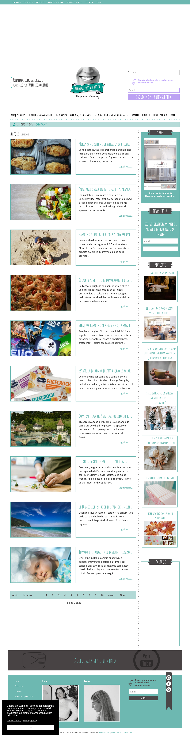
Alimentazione (19, 115)
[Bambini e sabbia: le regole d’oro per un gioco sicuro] (40, 247)
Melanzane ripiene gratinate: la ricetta (104, 143)
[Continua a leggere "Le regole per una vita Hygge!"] (160, 288)
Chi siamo (16, 2)
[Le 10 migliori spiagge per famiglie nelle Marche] (40, 520)
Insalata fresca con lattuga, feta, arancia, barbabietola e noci (106, 189)
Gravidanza (61, 115)
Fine (122, 595)
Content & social (55, 2)
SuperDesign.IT (104, 732)
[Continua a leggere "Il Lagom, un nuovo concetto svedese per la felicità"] (160, 328)
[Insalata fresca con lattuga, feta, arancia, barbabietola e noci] (40, 202)
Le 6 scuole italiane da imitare (159, 478)
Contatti (88, 2)
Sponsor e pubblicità (24, 696)
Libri (155, 115)
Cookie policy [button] (14, 720)
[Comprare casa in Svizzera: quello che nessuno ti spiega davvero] (40, 429)
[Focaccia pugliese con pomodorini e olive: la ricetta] (40, 293)
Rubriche (146, 115)
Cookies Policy (127, 732)
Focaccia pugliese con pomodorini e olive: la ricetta (106, 280)
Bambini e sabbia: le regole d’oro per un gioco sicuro (106, 234)
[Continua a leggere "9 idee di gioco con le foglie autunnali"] (160, 533)
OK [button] (30, 727)
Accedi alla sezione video (95, 660)
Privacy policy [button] (30, 720)
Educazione (102, 115)
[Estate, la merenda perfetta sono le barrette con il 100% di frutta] (40, 383)
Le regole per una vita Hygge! (160, 273)
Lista (30, 124)
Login (98, 2)
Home (22, 124)
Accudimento (77, 115)
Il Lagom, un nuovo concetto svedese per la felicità (160, 310)
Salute (90, 115)
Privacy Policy (116, 732)
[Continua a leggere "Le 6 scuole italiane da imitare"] (160, 493)
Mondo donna (118, 115)
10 (102, 595)
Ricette (32, 115)
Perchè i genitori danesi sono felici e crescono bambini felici (160, 440)
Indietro (27, 595)
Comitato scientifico (34, 2)
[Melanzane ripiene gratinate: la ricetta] (40, 157)
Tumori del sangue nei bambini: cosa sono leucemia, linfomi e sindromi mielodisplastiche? (106, 552)
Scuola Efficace (167, 115)
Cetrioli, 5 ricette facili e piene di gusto (104, 461)
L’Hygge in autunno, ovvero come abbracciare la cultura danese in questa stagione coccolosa (160, 353)
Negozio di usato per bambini (160, 196)
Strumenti (134, 115)
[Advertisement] (95, 44)
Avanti (111, 595)
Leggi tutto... (125, 166)
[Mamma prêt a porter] (57, 83)
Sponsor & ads (74, 2)
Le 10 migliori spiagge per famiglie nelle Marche (106, 506)
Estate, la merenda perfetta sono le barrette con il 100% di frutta (106, 370)
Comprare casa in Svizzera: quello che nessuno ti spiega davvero (106, 416)
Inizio (15, 595)
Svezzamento (45, 115)
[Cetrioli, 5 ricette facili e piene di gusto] (40, 474)
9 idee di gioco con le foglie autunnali (160, 515)
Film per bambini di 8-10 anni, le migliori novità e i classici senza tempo (106, 325)
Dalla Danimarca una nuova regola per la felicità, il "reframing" (159, 398)
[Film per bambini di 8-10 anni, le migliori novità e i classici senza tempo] (40, 338)
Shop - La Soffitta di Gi (160, 193)
